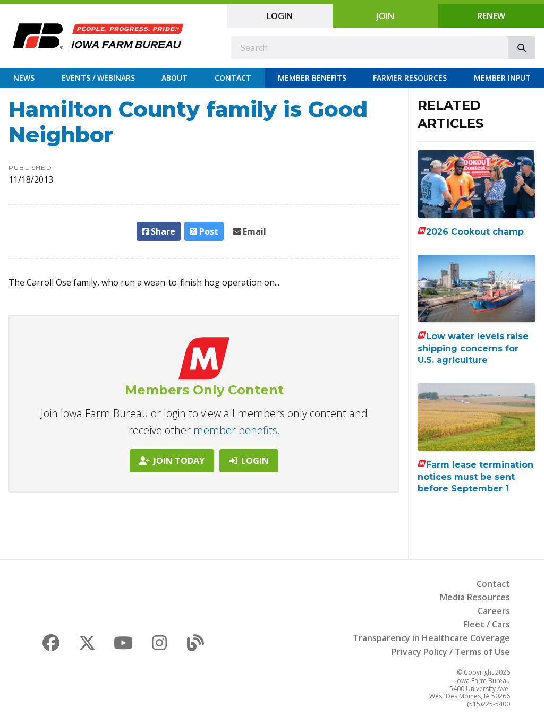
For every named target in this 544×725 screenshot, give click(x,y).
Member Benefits (312, 78)
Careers (494, 611)
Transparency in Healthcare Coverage (431, 638)
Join (385, 16)
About (175, 78)
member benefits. (236, 430)
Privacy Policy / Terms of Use (451, 652)
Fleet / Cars (486, 624)
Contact (233, 78)
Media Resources (475, 597)
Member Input (502, 78)
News (24, 78)
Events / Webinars (98, 78)
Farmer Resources (410, 78)
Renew (491, 16)
